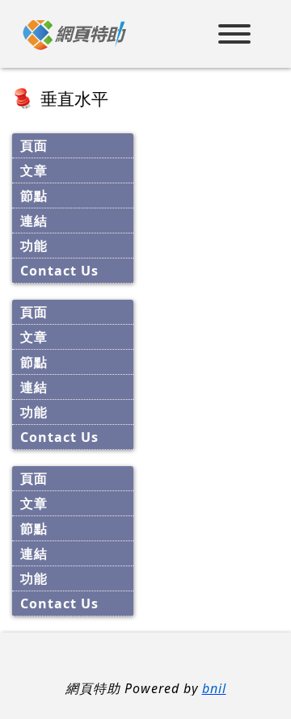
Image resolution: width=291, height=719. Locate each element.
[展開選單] (234, 36)
